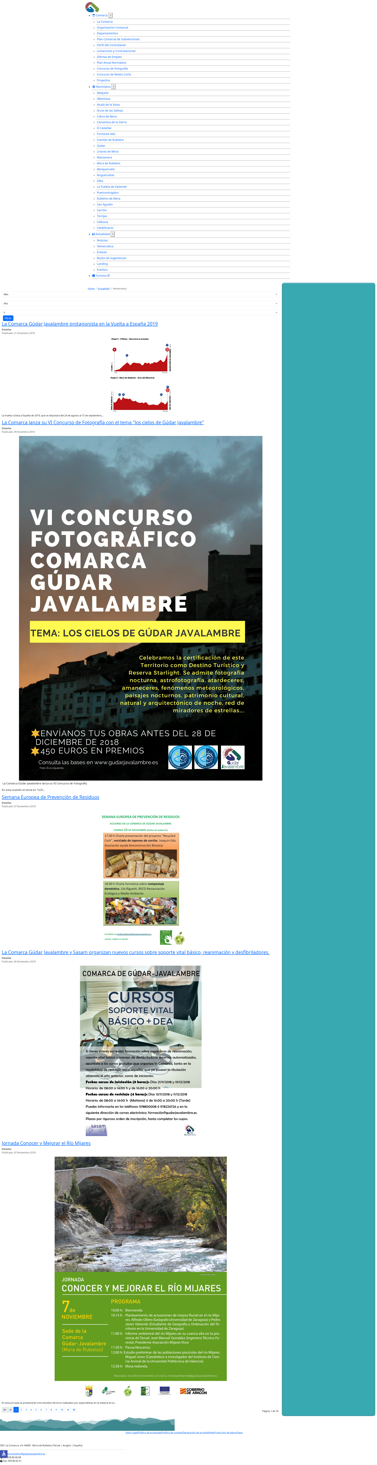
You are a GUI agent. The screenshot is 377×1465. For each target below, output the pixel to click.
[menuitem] (191, 48)
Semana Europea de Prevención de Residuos (50, 797)
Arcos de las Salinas (110, 110)
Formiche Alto (106, 134)
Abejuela (103, 93)
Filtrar (8, 318)
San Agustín (105, 204)
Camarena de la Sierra (112, 122)
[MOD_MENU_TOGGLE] (110, 15)
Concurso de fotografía (112, 68)
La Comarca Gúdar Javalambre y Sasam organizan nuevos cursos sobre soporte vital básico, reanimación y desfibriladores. (135, 952)
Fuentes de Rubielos (110, 140)
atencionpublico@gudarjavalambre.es (23, 1453)
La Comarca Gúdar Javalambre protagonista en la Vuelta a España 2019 (80, 324)
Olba (100, 181)
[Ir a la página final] (74, 1410)
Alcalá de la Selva (108, 105)
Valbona (102, 222)
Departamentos (107, 33)
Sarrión (102, 210)
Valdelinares (105, 228)
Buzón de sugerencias (111, 258)
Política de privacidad (150, 1432)
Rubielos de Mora (108, 198)
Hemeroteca (105, 246)
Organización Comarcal (112, 27)
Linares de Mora (108, 151)
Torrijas (102, 216)
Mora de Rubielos (108, 163)
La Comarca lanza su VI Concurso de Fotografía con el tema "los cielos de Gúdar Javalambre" (103, 422)
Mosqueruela (106, 169)
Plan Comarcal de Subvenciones (118, 39)
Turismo (101, 276)
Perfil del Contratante (111, 45)
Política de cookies (172, 1432)
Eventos (102, 270)
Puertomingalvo (108, 193)
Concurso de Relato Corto (114, 74)
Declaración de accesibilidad (198, 1432)
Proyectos (103, 80)
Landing (102, 264)
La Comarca (105, 22)
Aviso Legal (132, 1432)
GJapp (239, 1432)
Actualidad (103, 234)
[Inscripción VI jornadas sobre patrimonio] (302, 537)
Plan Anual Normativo (111, 63)
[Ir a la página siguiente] (68, 1410)
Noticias (102, 240)
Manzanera (104, 157)
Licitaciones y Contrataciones (116, 51)
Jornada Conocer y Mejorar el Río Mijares (46, 1143)
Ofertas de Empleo (109, 57)
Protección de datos (225, 1432)
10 (62, 1409)
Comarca (102, 15)
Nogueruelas (105, 175)
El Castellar (104, 128)
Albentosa (103, 99)
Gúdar (101, 146)
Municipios (103, 87)
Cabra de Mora (107, 116)
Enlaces (102, 252)
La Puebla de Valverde (112, 187)
